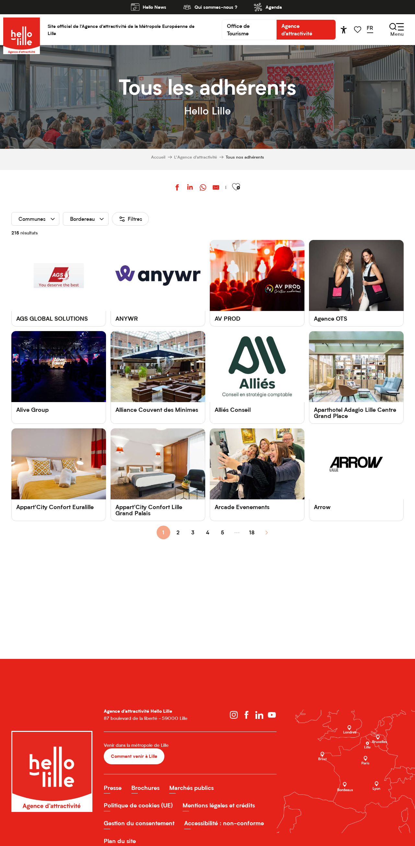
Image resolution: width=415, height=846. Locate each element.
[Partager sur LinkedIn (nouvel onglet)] (190, 188)
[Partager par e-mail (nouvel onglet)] (216, 188)
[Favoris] (358, 29)
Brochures (145, 788)
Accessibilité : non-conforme (224, 823)
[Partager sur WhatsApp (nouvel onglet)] (203, 188)
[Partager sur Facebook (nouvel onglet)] (177, 188)
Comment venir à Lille (134, 756)
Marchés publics (191, 788)
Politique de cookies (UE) (138, 805)
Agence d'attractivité (296, 29)
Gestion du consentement (139, 823)
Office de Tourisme (238, 29)
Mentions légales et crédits (219, 805)
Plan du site (120, 841)
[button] (372, 29)
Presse (113, 788)
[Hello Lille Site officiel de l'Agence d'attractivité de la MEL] (21, 30)
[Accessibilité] (343, 29)
